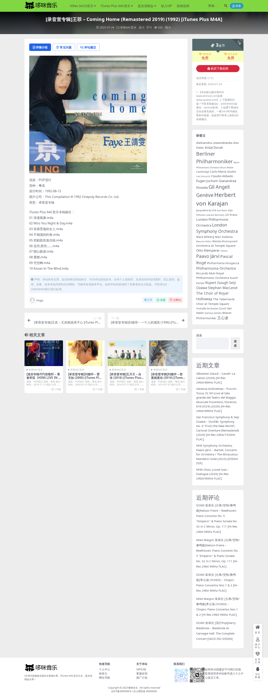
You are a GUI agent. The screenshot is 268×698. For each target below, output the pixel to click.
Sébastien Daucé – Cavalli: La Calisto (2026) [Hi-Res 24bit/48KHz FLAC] (215, 378)
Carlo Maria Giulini (223, 171)
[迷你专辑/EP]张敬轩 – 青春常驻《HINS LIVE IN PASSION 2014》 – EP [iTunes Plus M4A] (43, 379)
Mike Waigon (205, 540)
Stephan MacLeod (222, 287)
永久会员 (232, 54)
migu (39, 300)
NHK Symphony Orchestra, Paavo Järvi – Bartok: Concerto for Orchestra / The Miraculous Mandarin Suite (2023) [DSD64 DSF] (217, 454)
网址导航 (104, 677)
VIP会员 (207, 54)
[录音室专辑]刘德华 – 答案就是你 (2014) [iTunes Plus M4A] (167, 377)
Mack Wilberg (205, 237)
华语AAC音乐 (128, 27)
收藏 (162, 299)
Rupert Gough (216, 282)
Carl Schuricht (203, 176)
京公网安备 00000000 (145, 691)
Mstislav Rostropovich (225, 241)
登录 (238, 6)
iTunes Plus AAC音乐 (115, 6)
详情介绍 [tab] (41, 47)
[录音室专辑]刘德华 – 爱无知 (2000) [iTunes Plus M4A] (84, 377)
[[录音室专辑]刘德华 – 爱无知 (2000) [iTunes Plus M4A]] (85, 353)
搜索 (199, 335)
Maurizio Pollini (203, 241)
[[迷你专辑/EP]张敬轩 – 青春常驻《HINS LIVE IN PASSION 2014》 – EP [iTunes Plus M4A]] (44, 353)
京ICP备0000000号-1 (122, 691)
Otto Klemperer (208, 250)
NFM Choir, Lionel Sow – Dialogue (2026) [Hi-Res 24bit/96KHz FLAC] (212, 474)
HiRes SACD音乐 (81, 6)
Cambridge (202, 171)
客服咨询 (141, 673)
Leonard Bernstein (215, 215)
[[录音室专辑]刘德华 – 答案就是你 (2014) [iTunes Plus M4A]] (168, 353)
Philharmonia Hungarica (223, 263)
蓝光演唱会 (145, 6)
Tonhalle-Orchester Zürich (211, 308)
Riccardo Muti (205, 273)
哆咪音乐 (133, 687)
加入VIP (166, 6)
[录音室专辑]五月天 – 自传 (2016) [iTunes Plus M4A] (125, 377)
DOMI (200, 505)
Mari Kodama (224, 237)
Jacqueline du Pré (206, 210)
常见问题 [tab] (66, 47)
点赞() (177, 299)
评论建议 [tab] (90, 47)
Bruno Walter (226, 167)
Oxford (224, 250)
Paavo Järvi (208, 256)
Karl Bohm (222, 210)
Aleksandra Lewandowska (214, 143)
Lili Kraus (231, 215)
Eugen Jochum (207, 181)
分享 (149, 299)
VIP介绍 (141, 669)
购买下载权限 (219, 68)
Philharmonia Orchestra (216, 268)
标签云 (103, 673)
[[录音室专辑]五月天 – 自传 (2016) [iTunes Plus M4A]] (127, 353)
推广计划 (141, 677)
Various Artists (213, 313)
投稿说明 (183, 6)
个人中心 (104, 669)
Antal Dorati (214, 147)
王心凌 (222, 317)
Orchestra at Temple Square (216, 245)
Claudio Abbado (222, 176)
